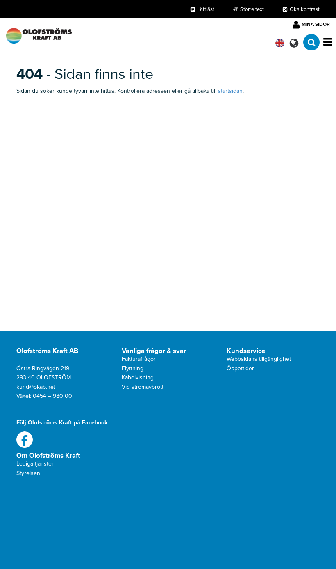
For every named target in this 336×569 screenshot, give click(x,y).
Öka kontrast (305, 9)
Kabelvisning (138, 377)
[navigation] (39, 34)
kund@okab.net (35, 386)
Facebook (24, 439)
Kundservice (246, 351)
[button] (294, 43)
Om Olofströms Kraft (48, 456)
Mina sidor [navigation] (316, 24)
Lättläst (202, 9)
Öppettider (240, 368)
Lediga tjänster (35, 463)
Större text (252, 9)
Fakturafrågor (139, 359)
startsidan (230, 90)
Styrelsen (28, 473)
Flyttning (132, 368)
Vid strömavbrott (142, 386)
